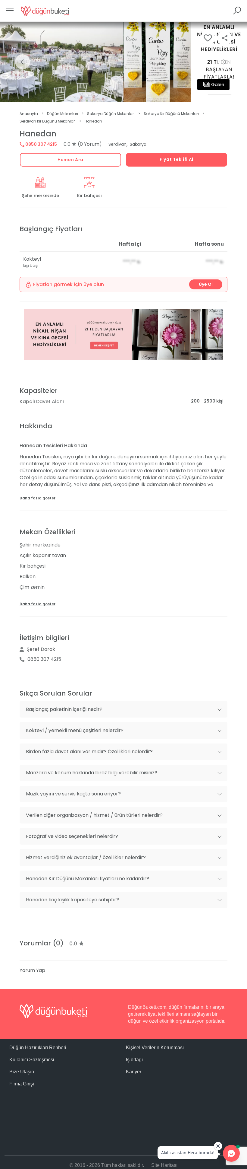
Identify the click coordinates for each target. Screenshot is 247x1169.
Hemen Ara (70, 160)
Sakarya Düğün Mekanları (111, 113)
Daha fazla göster (37, 498)
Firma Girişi (21, 1083)
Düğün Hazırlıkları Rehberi (37, 1047)
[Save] (208, 38)
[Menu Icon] (10, 12)
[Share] (224, 38)
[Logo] (45, 11)
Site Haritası (164, 1165)
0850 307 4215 (40, 144)
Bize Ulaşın (21, 1071)
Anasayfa (29, 113)
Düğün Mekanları (62, 113)
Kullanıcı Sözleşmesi (31, 1059)
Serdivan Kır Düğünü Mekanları (48, 121)
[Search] (237, 12)
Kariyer (133, 1071)
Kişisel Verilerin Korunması (155, 1047)
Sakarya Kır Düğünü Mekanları (171, 113)
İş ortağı (134, 1059)
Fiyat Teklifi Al (176, 159)
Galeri (217, 84)
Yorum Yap (32, 970)
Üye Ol (206, 284)
